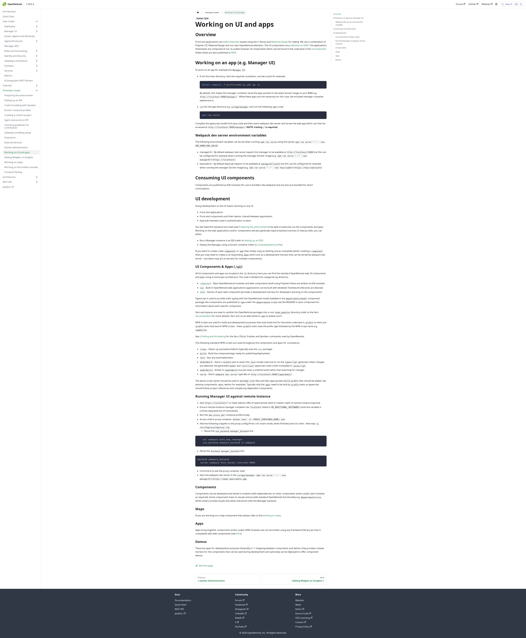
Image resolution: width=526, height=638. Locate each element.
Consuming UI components (344, 29)
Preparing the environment (253, 226)
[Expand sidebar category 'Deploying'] (37, 26)
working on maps (272, 515)
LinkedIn (239, 613)
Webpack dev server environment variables (349, 23)
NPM (233, 52)
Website (486, 4)
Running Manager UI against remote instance (350, 42)
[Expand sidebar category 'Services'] (37, 71)
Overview (337, 14)
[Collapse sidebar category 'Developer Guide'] (37, 90)
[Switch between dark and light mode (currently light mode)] (496, 4)
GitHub (472, 4)
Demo (298, 609)
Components (340, 47)
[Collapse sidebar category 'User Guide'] (37, 21)
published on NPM (298, 45)
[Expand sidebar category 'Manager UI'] (37, 31)
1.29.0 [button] (29, 4)
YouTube (239, 626)
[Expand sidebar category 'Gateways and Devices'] (37, 61)
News (298, 604)
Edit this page (206, 565)
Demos (338, 60)
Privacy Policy (302, 626)
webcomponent (231, 41)
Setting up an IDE (253, 240)
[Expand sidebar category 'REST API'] (37, 182)
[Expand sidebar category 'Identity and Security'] (37, 56)
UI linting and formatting (212, 336)
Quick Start (180, 604)
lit (258, 41)
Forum (459, 4)
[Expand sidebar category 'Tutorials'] (37, 85)
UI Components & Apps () (347, 37)
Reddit (238, 617)
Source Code (301, 613)
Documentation (183, 600)
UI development (339, 33)
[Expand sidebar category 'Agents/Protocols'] (37, 41)
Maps (337, 52)
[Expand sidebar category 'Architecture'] (37, 177)
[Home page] (198, 12)
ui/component (318, 48)
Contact (299, 622)
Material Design (279, 41)
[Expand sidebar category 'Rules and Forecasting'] (37, 51)
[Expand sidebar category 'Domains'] (37, 66)
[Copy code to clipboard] (323, 84)
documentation (203, 315)
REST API (179, 609)
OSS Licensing (302, 617)
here (238, 533)
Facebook (240, 604)
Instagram (240, 609)
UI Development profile (269, 244)
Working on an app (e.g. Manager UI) (348, 18)
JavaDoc (179, 613)
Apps (337, 56)
